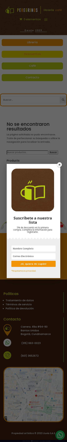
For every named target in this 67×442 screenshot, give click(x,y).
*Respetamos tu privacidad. (23, 271)
